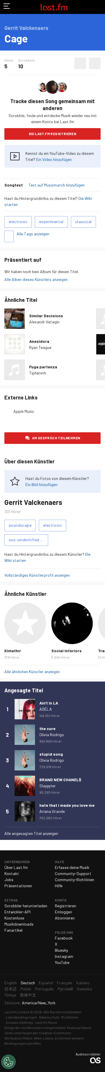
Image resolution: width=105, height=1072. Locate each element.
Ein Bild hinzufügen (41, 484)
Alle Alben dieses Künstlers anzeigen (36, 279)
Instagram (64, 956)
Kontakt (11, 873)
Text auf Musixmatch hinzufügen (57, 184)
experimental (51, 221)
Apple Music (23, 411)
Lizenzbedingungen (21, 1017)
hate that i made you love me (66, 805)
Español (46, 982)
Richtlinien (69, 1017)
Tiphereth (37, 372)
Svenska (84, 988)
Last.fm (54, 7)
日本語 (10, 988)
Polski (25, 988)
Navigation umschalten (7, 7)
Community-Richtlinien (74, 879)
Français (64, 982)
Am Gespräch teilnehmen (56, 438)
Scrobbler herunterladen (25, 905)
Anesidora (39, 341)
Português (44, 988)
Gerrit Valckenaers (33, 502)
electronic (18, 221)
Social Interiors (66, 650)
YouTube (62, 962)
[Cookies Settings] (8, 1062)
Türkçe (10, 994)
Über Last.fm (16, 867)
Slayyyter (47, 785)
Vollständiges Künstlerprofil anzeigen (37, 575)
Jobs (8, 879)
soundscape (20, 525)
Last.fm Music (46, 1022)
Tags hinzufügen (9, 236)
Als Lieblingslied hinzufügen (80, 63)
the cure (47, 728)
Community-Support (73, 873)
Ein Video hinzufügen (54, 159)
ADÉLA (45, 709)
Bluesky (61, 950)
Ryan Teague (40, 347)
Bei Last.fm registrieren (52, 134)
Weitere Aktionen (95, 63)
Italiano (83, 982)
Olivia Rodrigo (51, 734)
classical (83, 221)
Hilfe (58, 885)
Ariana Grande (52, 811)
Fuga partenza (43, 366)
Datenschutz (49, 1017)
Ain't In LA (48, 702)
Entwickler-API (17, 911)
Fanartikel (13, 930)
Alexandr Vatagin (44, 321)
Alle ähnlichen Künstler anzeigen (32, 671)
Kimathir (12, 650)
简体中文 (28, 994)
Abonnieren (65, 917)
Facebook (64, 937)
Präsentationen (18, 885)
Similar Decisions (46, 315)
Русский (65, 988)
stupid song (51, 754)
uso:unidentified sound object (28, 539)
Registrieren (65, 905)
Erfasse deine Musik (72, 867)
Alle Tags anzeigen (33, 233)
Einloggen (63, 911)
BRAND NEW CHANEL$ (60, 779)
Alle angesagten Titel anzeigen (31, 833)
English (10, 982)
